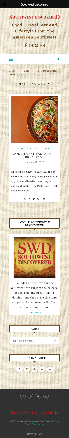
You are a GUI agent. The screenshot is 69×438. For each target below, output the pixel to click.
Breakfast (22, 149)
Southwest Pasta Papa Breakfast (34, 155)
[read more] (35, 312)
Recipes (48, 149)
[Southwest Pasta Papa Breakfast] (34, 119)
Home (13, 70)
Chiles (36, 149)
